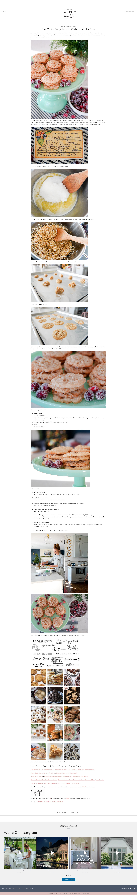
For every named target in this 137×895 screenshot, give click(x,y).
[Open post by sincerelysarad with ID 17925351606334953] (85, 853)
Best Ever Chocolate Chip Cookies (65, 769)
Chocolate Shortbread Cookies (86, 769)
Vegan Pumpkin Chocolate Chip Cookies (43, 783)
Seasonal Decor (65, 26)
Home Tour (8, 888)
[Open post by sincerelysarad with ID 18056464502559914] (20, 853)
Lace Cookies (100, 780)
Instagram (47, 801)
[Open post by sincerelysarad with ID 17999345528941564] (52, 853)
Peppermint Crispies (37, 776)
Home (23, 888)
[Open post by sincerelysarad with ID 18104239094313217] (117, 853)
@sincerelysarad (68, 825)
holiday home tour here (87, 786)
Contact (14, 888)
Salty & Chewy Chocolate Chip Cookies (42, 769)
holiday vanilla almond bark (52, 776)
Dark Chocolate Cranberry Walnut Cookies (75, 776)
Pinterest (60, 801)
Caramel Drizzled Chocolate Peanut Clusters (44, 780)
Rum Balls (52, 773)
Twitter (54, 801)
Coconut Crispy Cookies (62, 783)
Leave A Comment (62, 812)
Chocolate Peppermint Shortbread (66, 773)
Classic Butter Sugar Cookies (39, 773)
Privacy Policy (29, 888)
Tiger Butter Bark (76, 783)
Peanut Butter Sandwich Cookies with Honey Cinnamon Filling (76, 780)
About (19, 888)
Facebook (40, 801)
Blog (3, 888)
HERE (49, 798)
